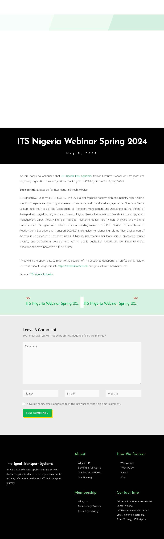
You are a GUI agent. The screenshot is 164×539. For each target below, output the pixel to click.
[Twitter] (7, 491)
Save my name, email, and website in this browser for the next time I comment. (74, 404)
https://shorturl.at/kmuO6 (73, 266)
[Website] (123, 394)
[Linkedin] (14, 491)
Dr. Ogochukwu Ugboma (76, 176)
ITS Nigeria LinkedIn (41, 274)
